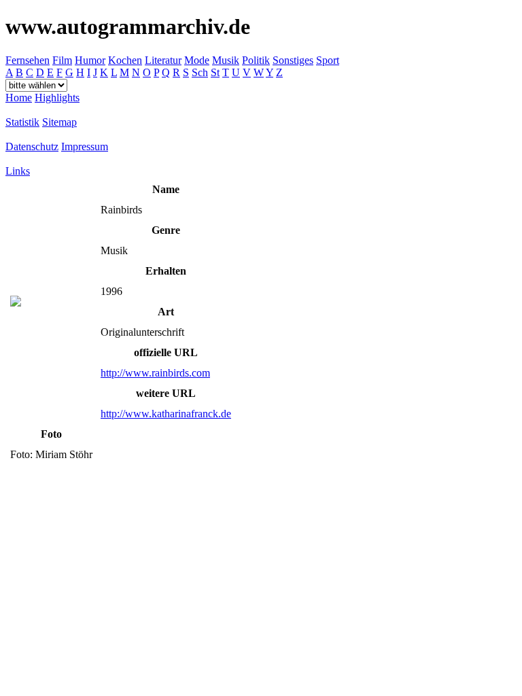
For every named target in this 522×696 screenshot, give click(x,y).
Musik (225, 60)
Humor (90, 60)
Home (18, 97)
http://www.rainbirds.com (155, 373)
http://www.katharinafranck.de (166, 413)
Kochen (125, 60)
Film (62, 60)
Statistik (22, 122)
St (215, 72)
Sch (200, 72)
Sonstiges (293, 60)
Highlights (57, 97)
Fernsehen (27, 60)
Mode (196, 60)
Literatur (163, 60)
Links (17, 171)
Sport (327, 60)
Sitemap (59, 122)
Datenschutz (31, 146)
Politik (256, 60)
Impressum (84, 146)
